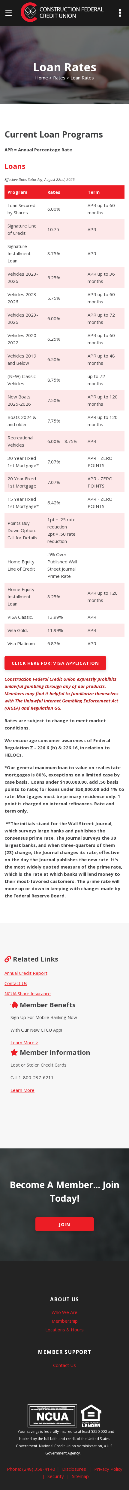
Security (55, 1476)
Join (64, 1224)
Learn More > (24, 1042)
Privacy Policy (108, 1469)
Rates (59, 78)
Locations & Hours (64, 1330)
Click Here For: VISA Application (55, 663)
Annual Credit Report (25, 973)
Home (41, 78)
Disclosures (74, 1469)
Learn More (22, 1090)
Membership (65, 1321)
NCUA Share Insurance (27, 993)
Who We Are (64, 1312)
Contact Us (15, 983)
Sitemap (80, 1476)
